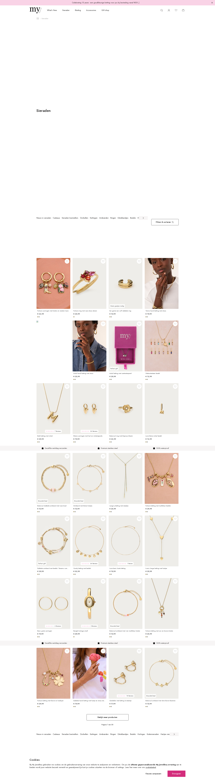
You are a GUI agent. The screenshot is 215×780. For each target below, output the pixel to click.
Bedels (133, 218)
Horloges (141, 734)
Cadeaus (56, 218)
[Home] (37, 18)
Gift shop (105, 10)
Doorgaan (176, 773)
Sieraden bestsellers (70, 218)
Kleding (78, 10)
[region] (92, 218)
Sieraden (66, 10)
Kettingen (93, 218)
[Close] (212, 3)
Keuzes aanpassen (153, 773)
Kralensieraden (153, 734)
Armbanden (104, 218)
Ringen (113, 218)
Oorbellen (84, 218)
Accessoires (91, 10)
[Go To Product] (53, 283)
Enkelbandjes (123, 218)
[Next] (143, 218)
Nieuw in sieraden (43, 218)
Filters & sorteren (163, 222)
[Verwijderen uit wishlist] (67, 261)
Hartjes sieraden (167, 734)
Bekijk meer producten (107, 717)
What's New (52, 10)
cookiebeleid (151, 767)
